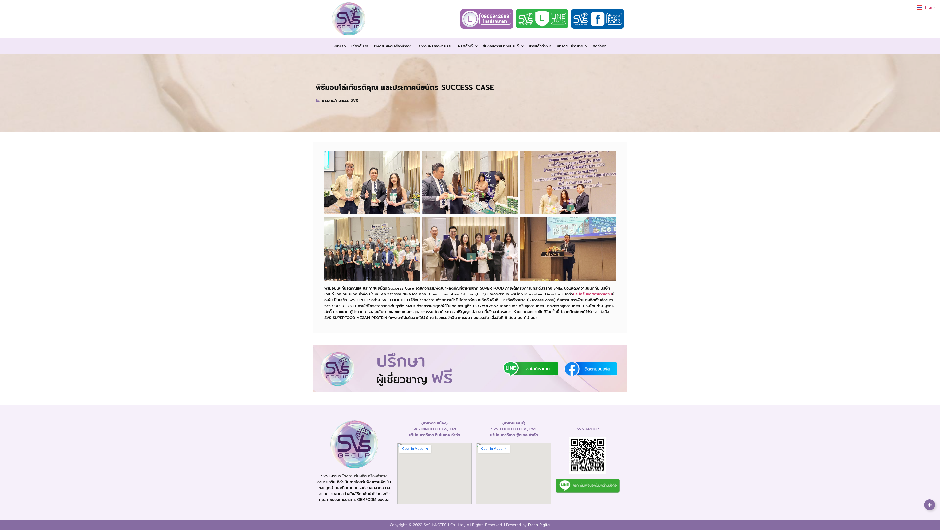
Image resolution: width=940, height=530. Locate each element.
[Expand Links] (929, 504)
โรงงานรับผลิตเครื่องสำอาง (365, 476)
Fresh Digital (539, 525)
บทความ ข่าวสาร (570, 46)
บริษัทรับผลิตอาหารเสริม (592, 294)
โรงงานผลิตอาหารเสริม (435, 46)
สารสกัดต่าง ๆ (540, 46)
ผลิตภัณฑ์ (465, 46)
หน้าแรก (340, 46)
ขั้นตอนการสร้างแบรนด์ (501, 46)
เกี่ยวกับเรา (359, 46)
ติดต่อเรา (600, 46)
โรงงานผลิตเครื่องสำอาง (393, 46)
